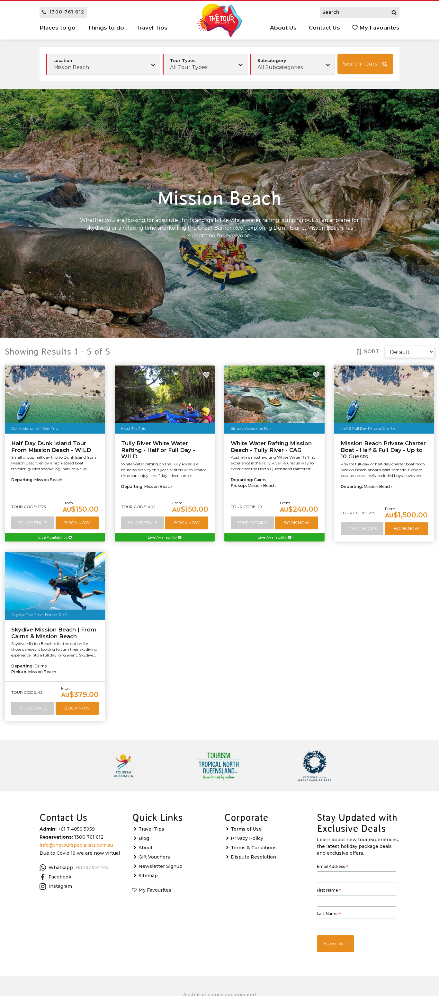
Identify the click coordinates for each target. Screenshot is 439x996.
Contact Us (324, 27)
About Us (283, 27)
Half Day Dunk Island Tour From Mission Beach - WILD (51, 446)
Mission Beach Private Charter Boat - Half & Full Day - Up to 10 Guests (383, 450)
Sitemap (148, 875)
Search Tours (360, 64)
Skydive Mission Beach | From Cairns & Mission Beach (53, 632)
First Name (329, 891)
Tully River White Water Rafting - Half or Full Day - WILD (158, 450)
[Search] (394, 12)
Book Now (77, 522)
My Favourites (378, 27)
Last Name (329, 914)
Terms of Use (246, 829)
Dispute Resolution (253, 857)
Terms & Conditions (254, 848)
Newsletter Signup (161, 866)
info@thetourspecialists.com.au (76, 845)
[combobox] (205, 64)
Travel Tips (151, 829)
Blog (144, 838)
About (146, 848)
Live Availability (53, 537)
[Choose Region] (103, 64)
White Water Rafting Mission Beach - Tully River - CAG (271, 446)
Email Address (332, 867)
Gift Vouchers (154, 857)
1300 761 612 (67, 12)
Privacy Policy (247, 838)
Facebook (60, 877)
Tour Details (33, 522)
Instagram (60, 886)
